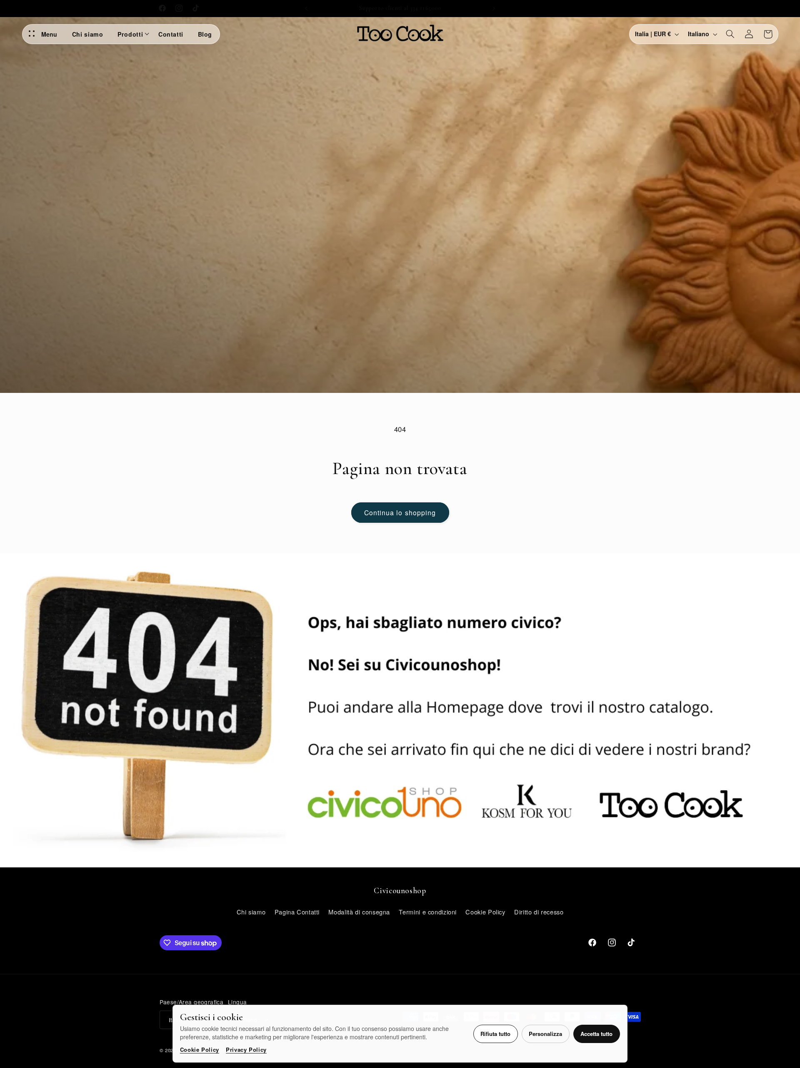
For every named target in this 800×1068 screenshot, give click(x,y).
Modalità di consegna (359, 911)
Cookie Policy (199, 1049)
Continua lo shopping (400, 512)
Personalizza (545, 1034)
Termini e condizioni (428, 911)
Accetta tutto (596, 1034)
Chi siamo (87, 34)
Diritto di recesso (538, 911)
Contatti (170, 34)
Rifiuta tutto (495, 1034)
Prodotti (130, 34)
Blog (205, 34)
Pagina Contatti (297, 911)
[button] (730, 34)
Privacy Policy (246, 1049)
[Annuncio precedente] (306, 8)
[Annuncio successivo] (494, 8)
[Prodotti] (148, 34)
